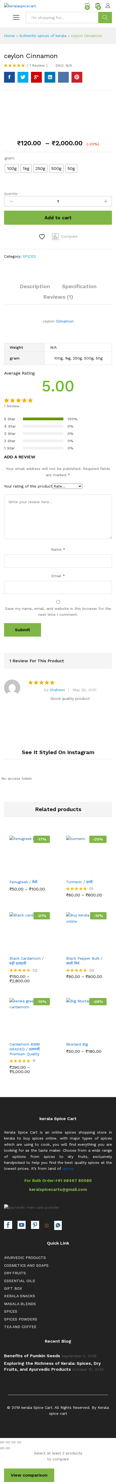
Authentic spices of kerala (42, 35)
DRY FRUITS (15, 1273)
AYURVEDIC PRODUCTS (25, 1257)
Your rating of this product (28, 486)
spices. (68, 1168)
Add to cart (58, 217)
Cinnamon (65, 321)
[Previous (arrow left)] (2, 1448)
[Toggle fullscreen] (13, 1442)
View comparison (29, 1475)
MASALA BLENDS (20, 1304)
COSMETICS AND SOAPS (26, 1265)
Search (105, 17)
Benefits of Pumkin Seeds (32, 1355)
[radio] (12, 168)
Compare (69, 236)
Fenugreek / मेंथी (23, 882)
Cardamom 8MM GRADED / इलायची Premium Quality (24, 1049)
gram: (10, 158)
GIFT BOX (13, 1288)
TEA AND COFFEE (20, 1327)
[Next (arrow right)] (8, 1448)
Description (35, 286)
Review (37, 65)
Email (58, 576)
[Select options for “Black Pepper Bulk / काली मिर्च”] (73, 948)
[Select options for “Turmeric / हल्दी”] (73, 871)
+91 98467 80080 (73, 1180)
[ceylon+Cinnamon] (23, 77)
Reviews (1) (58, 297)
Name (58, 549)
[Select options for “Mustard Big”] (73, 1034)
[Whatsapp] (58, 1225)
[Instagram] (47, 1225)
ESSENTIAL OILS (19, 1281)
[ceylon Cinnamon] (9, 77)
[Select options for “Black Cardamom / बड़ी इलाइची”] (16, 948)
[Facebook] (8, 1225)
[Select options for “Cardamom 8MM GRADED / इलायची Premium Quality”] (16, 1034)
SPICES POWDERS (20, 1319)
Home (9, 35)
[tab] (34, 289)
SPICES (29, 256)
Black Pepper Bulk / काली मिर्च (84, 960)
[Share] (8, 1442)
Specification (79, 286)
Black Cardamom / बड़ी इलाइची (26, 960)
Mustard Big (77, 1044)
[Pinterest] (35, 1225)
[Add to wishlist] (43, 236)
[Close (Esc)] (2, 1442)
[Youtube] (21, 1225)
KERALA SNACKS (19, 1296)
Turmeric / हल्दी (79, 882)
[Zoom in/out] (19, 1442)
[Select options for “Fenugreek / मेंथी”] (16, 871)
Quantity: (11, 193)
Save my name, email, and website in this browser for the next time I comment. (58, 611)
